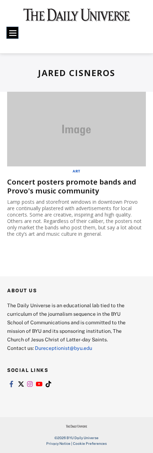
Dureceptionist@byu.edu (63, 348)
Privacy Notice (58, 443)
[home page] (76, 18)
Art (76, 171)
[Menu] (12, 33)
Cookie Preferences (90, 443)
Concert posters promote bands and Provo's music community (71, 186)
